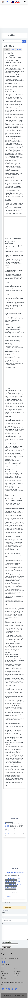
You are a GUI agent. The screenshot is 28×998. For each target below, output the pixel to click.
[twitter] (12, 988)
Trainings (3, 975)
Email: (3, 918)
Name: (3, 912)
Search (23, 41)
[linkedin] (6, 988)
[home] (15, 2)
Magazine (16, 975)
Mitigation (7, 823)
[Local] (2, 2)
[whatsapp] (16, 988)
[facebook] (3, 961)
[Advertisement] (14, 14)
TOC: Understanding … (11, 887)
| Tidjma (22, 995)
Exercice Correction (10, 367)
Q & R (2, 971)
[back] (26, 996)
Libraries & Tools (4, 973)
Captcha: (4, 942)
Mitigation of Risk (9, 828)
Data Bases (16, 973)
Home (2, 968)
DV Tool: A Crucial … (14, 884)
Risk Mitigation (8, 830)
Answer (7, 267)
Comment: (4, 923)
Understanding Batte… (13, 881)
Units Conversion (17, 971)
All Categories (8, 896)
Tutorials (16, 968)
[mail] (3, 988)
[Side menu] (7, 2)
